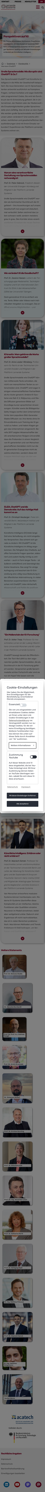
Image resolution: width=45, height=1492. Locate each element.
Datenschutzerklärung (19, 720)
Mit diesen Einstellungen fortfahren (22, 796)
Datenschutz (12, 787)
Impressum (25, 787)
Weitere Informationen (21, 745)
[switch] (33, 756)
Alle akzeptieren (22, 804)
